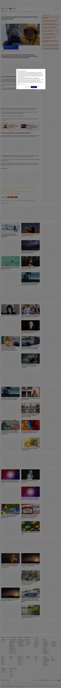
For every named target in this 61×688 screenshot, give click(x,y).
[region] (31, 79)
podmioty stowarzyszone (32, 72)
